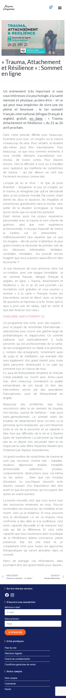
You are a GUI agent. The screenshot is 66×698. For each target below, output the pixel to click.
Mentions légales (13, 653)
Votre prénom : (12, 619)
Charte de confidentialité (17, 658)
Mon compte (11, 678)
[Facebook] (7, 595)
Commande (10, 683)
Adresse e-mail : (13, 607)
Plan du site (10, 647)
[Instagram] (12, 595)
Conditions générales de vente (20, 664)
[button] (60, 8)
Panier (8, 689)
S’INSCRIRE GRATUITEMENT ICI (24, 316)
